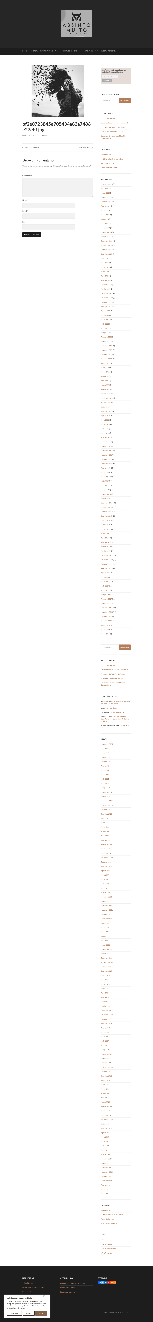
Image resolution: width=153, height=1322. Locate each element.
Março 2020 (105, 437)
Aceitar (41, 1313)
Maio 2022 (105, 324)
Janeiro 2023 (105, 289)
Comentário (27, 176)
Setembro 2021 (106, 359)
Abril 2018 (105, 538)
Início (24, 51)
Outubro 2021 (106, 354)
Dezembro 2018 (107, 503)
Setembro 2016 (106, 621)
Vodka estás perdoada (106, 51)
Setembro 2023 (106, 254)
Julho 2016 (105, 629)
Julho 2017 (105, 577)
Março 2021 (105, 385)
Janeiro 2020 (105, 446)
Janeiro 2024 (105, 237)
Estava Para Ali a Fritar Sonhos (112, 132)
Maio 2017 (105, 586)
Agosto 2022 (105, 311)
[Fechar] (46, 1296)
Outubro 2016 (106, 616)
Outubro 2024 (106, 202)
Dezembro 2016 (107, 608)
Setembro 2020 (106, 411)
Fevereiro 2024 (106, 232)
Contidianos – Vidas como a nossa (72, 1283)
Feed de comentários (108, 1249)
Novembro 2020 (107, 402)
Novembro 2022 (107, 298)
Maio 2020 (105, 429)
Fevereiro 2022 (106, 337)
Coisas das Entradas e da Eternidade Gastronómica (114, 137)
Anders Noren (117, 1312)
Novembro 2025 (107, 184)
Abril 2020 (105, 433)
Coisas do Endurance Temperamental (114, 123)
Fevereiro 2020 (106, 442)
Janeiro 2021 (105, 394)
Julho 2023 (105, 263)
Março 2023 (105, 280)
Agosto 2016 (105, 625)
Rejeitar (28, 1313)
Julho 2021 (105, 368)
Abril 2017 (105, 590)
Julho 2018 (105, 525)
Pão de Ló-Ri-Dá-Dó (117, 712)
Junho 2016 (105, 634)
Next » (86, 147)
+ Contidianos (87, 51)
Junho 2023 (105, 267)
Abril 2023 (105, 276)
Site (24, 222)
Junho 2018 (105, 529)
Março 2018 (105, 542)
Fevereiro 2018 (106, 546)
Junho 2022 (105, 319)
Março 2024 (105, 228)
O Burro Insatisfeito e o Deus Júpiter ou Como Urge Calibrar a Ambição (115, 719)
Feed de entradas (107, 1244)
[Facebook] (99, 1282)
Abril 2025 (105, 188)
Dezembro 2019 (107, 450)
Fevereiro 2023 (106, 285)
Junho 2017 (105, 581)
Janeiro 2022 (105, 341)
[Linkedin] (105, 1282)
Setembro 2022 (106, 306)
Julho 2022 (105, 315)
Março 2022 (105, 333)
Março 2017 (105, 595)
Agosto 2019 (105, 468)
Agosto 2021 (105, 363)
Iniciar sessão (106, 1240)
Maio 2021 (105, 376)
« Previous (30, 147)
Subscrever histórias (67, 1292)
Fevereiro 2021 (106, 389)
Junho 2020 (105, 424)
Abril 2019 (105, 485)
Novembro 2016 (107, 612)
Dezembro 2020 (107, 398)
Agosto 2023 (105, 258)
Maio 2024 (105, 219)
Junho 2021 (105, 372)
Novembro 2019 (107, 455)
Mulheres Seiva (111, 708)
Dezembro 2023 (107, 241)
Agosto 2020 (105, 415)
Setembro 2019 (106, 464)
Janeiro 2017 (105, 603)
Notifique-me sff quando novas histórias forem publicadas (114, 71)
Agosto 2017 (105, 573)
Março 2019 (105, 490)
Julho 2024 (105, 210)
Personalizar (14, 1313)
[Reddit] (111, 1282)
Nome (25, 200)
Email (25, 211)
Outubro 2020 (106, 407)
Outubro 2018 (106, 512)
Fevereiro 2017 (106, 599)
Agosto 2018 (105, 520)
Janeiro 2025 (105, 197)
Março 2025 (105, 193)
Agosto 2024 (105, 206)
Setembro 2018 (106, 516)
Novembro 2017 (107, 560)
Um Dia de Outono (108, 118)
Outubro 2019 (106, 459)
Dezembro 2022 (107, 293)
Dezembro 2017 (107, 555)
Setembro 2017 (106, 568)
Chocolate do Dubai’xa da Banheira (113, 127)
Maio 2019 (105, 481)
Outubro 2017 (106, 564)
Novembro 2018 (107, 507)
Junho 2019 (105, 477)
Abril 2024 (105, 223)
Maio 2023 (105, 271)
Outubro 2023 (106, 250)
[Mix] (114, 1282)
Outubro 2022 (106, 302)
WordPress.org (106, 1253)
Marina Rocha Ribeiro (68, 1287)
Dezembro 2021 (107, 346)
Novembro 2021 (107, 350)
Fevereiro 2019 (106, 494)
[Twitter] (102, 1282)
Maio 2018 (105, 533)
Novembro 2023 (107, 245)
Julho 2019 (105, 472)
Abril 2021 (105, 381)
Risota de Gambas (69, 51)
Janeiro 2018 (105, 551)
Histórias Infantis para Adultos (44, 51)
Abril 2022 (105, 328)
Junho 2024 (105, 215)
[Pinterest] (108, 1282)
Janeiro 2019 (105, 499)
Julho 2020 (105, 420)
